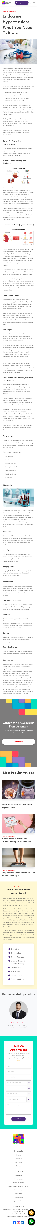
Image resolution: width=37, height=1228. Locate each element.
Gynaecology (18, 1179)
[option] (18, 1015)
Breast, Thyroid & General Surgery (18, 1186)
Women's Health (9, 11)
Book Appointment (21, 3)
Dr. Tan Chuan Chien (18, 1023)
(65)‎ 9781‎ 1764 (19, 1212)
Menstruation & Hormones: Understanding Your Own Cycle (16, 840)
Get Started (18, 742)
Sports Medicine (19, 1201)
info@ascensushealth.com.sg (20, 1216)
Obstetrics (18, 1175)
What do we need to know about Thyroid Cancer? (17, 806)
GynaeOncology (18, 1183)
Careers (18, 1166)
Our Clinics (18, 1162)
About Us (19, 1155)
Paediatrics (18, 1193)
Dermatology (19, 1190)
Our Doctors (18, 1159)
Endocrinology (18, 1197)
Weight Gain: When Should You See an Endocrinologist (18, 874)
